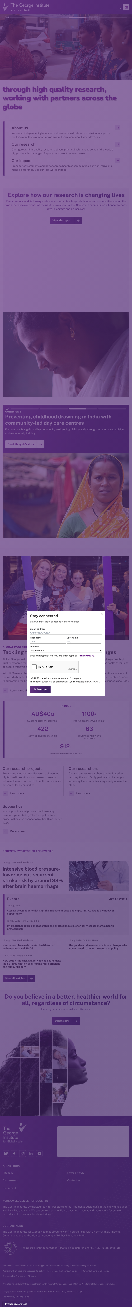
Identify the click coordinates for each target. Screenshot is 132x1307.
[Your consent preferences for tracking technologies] (16, 1304)
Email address (37, 629)
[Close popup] (101, 614)
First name (36, 637)
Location (34, 646)
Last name (72, 637)
